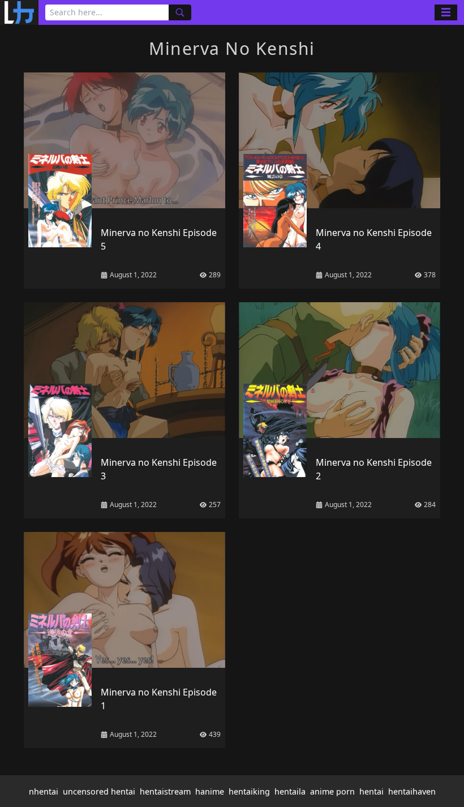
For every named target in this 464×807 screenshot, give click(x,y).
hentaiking (249, 791)
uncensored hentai (99, 791)
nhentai (43, 791)
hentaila (290, 791)
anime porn (332, 791)
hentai (371, 791)
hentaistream (165, 791)
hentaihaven (412, 791)
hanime (209, 791)
